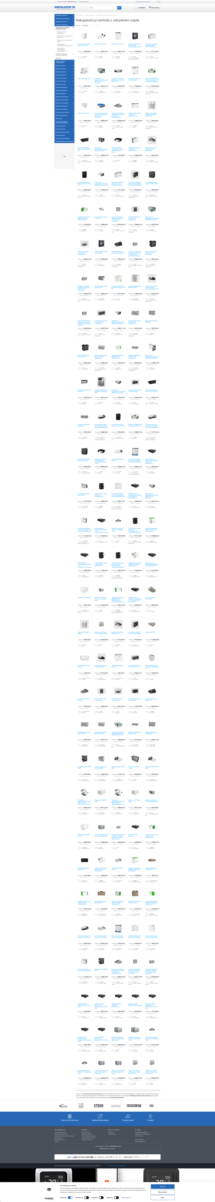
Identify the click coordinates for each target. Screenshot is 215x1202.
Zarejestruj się (112, 1134)
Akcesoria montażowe (62, 109)
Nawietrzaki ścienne (61, 75)
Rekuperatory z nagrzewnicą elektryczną (64, 36)
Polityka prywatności (86, 1139)
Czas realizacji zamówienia (88, 1136)
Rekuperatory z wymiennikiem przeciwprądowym (62, 50)
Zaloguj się (111, 1132)
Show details (126, 1197)
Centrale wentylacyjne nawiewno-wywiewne (62, 54)
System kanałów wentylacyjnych (64, 141)
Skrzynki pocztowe (61, 126)
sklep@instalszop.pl (84, 1)
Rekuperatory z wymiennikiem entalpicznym (64, 45)
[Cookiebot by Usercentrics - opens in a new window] (49, 1198)
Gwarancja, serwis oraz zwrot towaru (64, 1136)
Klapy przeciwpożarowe (62, 100)
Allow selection (162, 1192)
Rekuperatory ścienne (61, 21)
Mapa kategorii (58, 1138)
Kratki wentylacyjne (61, 72)
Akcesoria (58, 58)
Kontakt (57, 1141)
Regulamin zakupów (86, 1134)
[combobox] (90, 25)
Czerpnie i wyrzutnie (61, 78)
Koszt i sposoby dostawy (61, 1134)
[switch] (86, 1197)
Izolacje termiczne (61, 65)
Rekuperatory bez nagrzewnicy (62, 32)
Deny (162, 1197)
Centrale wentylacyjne (62, 24)
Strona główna (79, 15)
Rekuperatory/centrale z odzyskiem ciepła (63, 28)
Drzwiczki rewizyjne (61, 81)
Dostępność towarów (60, 1132)
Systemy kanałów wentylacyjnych (60, 62)
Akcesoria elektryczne (62, 106)
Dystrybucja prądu (60, 129)
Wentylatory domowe (61, 15)
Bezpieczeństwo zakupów (88, 1138)
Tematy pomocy (85, 1132)
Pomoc (158, 1)
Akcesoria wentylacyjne (62, 103)
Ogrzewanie (59, 118)
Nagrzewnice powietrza (62, 96)
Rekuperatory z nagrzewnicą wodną (64, 40)
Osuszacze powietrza (61, 115)
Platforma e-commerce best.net (117, 1165)
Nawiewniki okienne (61, 68)
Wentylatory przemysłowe (63, 18)
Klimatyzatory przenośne (62, 132)
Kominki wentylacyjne (61, 87)
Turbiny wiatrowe (60, 135)
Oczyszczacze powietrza (62, 112)
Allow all (162, 1186)
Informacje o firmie (60, 1139)
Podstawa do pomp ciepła (63, 138)
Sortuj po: (78, 25)
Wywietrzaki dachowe (61, 90)
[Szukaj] (119, 8)
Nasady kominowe (61, 84)
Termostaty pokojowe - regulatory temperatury (62, 122)
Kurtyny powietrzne (61, 93)
